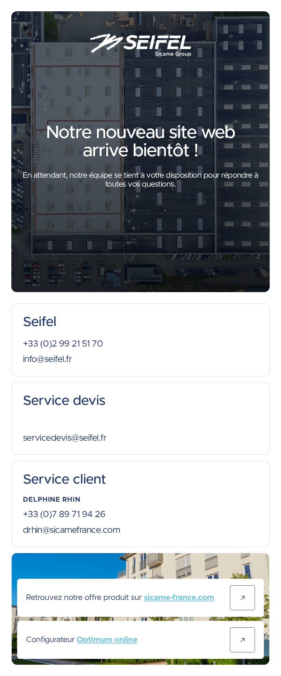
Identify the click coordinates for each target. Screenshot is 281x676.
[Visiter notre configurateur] (242, 639)
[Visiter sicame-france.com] (242, 597)
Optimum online (107, 640)
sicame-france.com (179, 598)
